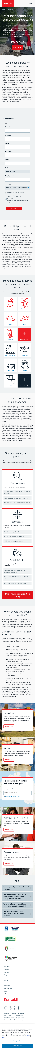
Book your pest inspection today (17, 595)
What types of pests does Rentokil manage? (16, 888)
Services (10, 9)
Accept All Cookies (17, 1045)
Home (3, 9)
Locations (7, 967)
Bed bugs (10, 309)
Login (6, 975)
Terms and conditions (10, 1020)
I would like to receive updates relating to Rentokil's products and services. (17, 200)
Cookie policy (19, 1016)
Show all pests (24, 340)
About (6, 994)
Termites (10, 340)
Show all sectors (25, 386)
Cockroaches (25, 309)
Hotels (25, 370)
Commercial (8, 988)
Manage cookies (24, 1020)
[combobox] (17, 793)
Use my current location (12, 796)
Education (25, 355)
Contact (6, 972)
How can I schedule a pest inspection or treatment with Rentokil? (13, 914)
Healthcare (10, 370)
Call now (17, 47)
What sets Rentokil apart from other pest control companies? (14, 905)
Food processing (10, 355)
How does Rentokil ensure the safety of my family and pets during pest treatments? (14, 896)
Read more (9, 726)
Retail (10, 386)
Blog (5, 991)
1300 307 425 (17, 42)
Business (18, 196)
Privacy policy (8, 1016)
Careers (6, 1014)
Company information (17, 1014)
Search (6, 969)
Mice (10, 324)
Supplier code (20, 1018)
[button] (17, 54)
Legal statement (9, 1018)
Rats (24, 324)
